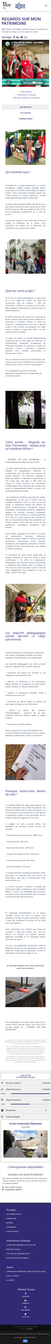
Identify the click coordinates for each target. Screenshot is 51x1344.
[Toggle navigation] (46, 5)
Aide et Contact (13, 1276)
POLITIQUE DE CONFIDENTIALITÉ (18, 1254)
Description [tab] (25, 107)
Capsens (30, 1329)
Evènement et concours (26, 95)
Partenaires (11, 1227)
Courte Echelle (12, 1231)
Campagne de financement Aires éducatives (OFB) (26, 1271)
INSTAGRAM (25, 1310)
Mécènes (9, 1223)
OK (25, 1341)
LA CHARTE (10, 1280)
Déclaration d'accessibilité (17, 1258)
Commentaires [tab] (25, 119)
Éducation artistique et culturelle (27, 98)
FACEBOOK (25, 1296)
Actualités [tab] (25, 113)
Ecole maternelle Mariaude (25, 1123)
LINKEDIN (25, 1303)
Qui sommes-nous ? (14, 1214)
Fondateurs (11, 1218)
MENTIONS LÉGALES (13, 1249)
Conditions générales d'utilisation (21, 1245)
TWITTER (25, 1317)
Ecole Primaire (26, 92)
